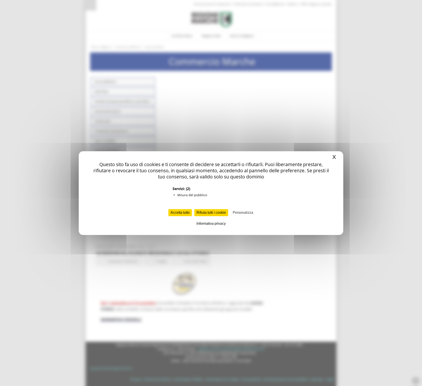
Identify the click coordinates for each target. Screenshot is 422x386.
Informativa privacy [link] (211, 223)
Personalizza (243, 212)
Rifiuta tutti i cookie (211, 212)
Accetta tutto (180, 212)
